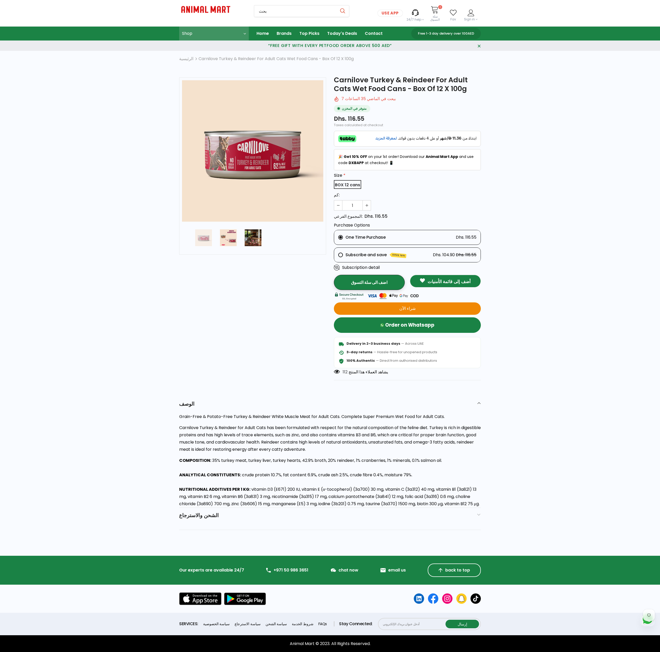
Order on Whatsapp (409, 325)
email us (397, 570)
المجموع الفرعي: (348, 216)
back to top (457, 570)
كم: (337, 195)
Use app (390, 13)
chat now (348, 570)
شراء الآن (407, 308)
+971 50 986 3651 (291, 570)
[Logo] (212, 9)
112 (345, 372)
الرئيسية (186, 59)
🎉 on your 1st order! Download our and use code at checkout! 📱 (406, 159)
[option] (252, 151)
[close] (479, 45)
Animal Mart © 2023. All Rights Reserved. (330, 644)
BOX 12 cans (347, 185)
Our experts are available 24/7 (211, 570)
